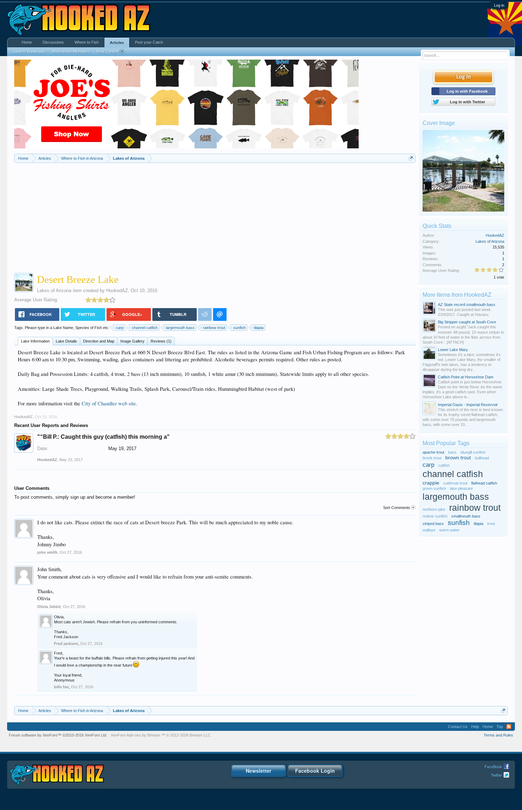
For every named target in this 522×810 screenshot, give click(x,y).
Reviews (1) (161, 341)
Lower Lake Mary (453, 349)
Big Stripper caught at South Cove (467, 322)
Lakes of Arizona (54, 290)
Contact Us (458, 726)
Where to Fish (87, 42)
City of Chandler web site (109, 403)
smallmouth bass (465, 516)
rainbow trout (214, 327)
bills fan (61, 687)
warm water (449, 530)
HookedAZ (117, 290)
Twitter (496, 775)
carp (120, 327)
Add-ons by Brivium (161, 735)
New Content (108, 51)
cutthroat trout (455, 483)
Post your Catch (149, 42)
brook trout (432, 458)
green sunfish (434, 488)
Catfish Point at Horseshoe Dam (465, 377)
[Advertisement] (215, 216)
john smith (47, 552)
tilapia (258, 327)
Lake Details (66, 341)
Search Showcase (29, 51)
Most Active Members (70, 51)
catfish (444, 465)
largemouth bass (180, 327)
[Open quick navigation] (411, 158)
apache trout (433, 452)
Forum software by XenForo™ (58, 735)
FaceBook (493, 766)
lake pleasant (461, 488)
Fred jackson (66, 643)
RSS (508, 726)
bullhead (482, 458)
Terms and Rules (498, 735)
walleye (429, 530)
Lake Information (35, 341)
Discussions (53, 42)
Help (475, 726)
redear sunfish (435, 516)
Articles (117, 42)
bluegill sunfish (473, 452)
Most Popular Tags (446, 443)
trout (491, 523)
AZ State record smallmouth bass (466, 304)
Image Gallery (132, 341)
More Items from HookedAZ (457, 295)
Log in (499, 5)
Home (27, 42)
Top (499, 726)
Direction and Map (98, 341)
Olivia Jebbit (49, 606)
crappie (431, 483)
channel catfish (145, 327)
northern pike (434, 509)
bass (452, 452)
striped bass (433, 523)
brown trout (458, 457)
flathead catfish (484, 483)
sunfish (239, 327)
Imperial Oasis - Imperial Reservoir (468, 405)
